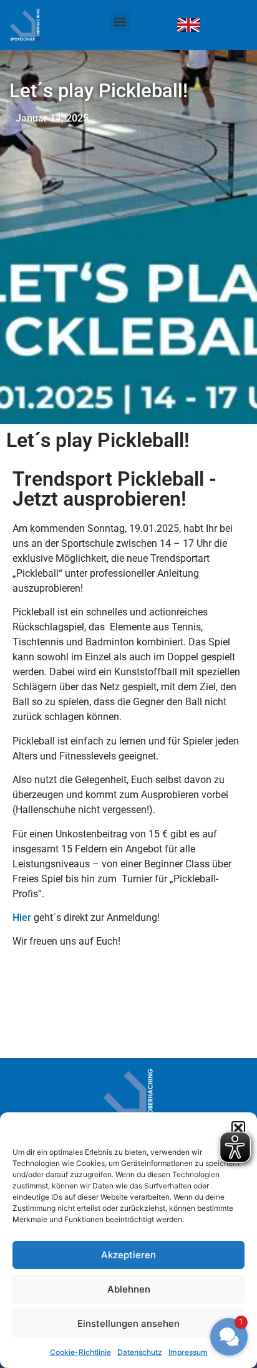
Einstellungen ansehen (128, 1323)
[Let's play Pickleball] (188, 25)
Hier (21, 917)
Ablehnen (128, 1289)
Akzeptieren (128, 1255)
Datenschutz (139, 1352)
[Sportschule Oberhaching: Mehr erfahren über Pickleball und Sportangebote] (37, 25)
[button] (120, 22)
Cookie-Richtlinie (80, 1352)
